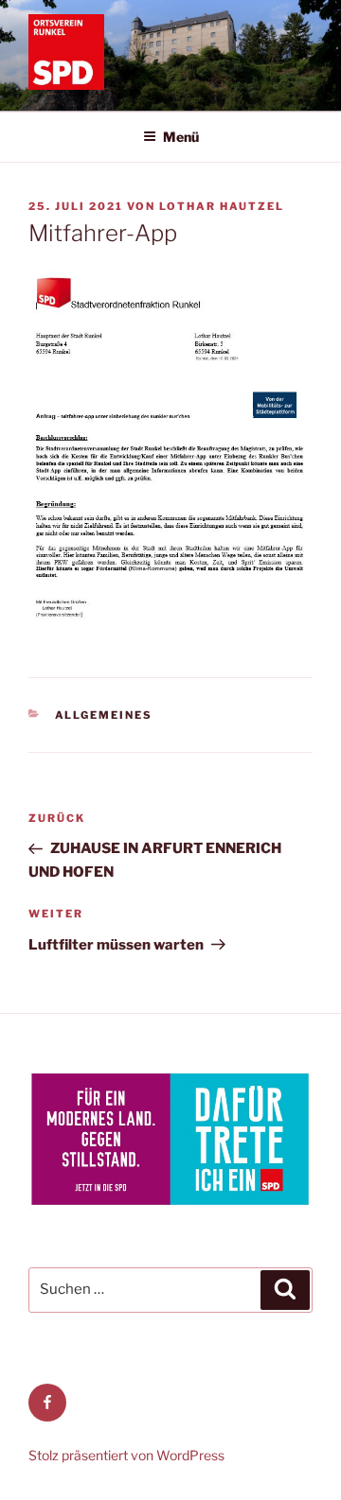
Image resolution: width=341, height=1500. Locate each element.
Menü (181, 137)
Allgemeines (104, 715)
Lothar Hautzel (221, 206)
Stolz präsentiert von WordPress (126, 1455)
